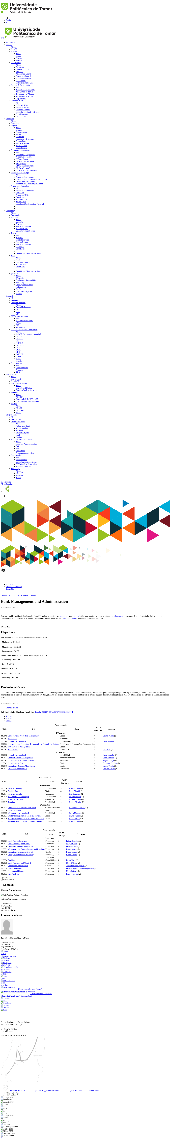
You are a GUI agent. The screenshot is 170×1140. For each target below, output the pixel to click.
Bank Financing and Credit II (19, 863)
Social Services (22, 114)
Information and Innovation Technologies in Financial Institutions (33, 744)
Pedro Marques (75, 797)
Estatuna (19, 430)
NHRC (19, 356)
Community (10, 211)
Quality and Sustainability (26, 280)
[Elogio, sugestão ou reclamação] (8, 987)
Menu (13, 47)
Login (8, 20)
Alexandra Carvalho (77, 808)
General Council (22, 69)
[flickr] (22, 1095)
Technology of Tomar (24, 96)
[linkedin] (17, 1095)
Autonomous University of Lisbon (29, 184)
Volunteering (21, 287)
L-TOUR (19, 354)
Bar (17, 448)
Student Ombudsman (24, 78)
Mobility (14, 392)
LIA (17, 314)
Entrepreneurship (14, 810)
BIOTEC (19, 336)
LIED (18, 350)
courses (76, 616)
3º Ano (8, 721)
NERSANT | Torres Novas (26, 170)
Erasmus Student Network (26, 390)
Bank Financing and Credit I (19, 844)
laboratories (118, 616)
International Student (19, 383)
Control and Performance (18, 866)
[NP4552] (5, 998)
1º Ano (8, 716)
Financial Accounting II (17, 755)
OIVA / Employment (24, 291)
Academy (20, 370)
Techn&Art (20, 327)
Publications (21, 81)
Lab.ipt (19, 309)
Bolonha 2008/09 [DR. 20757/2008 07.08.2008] (53, 712)
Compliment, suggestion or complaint (46, 1090)
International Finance (16, 871)
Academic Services (23, 226)
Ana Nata (107, 749)
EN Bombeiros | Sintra (25, 161)
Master (18, 134)
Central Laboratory (18, 303)
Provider (19, 224)
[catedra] (5, 1007)
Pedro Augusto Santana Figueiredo (80, 868)
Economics (12, 738)
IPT (2, 38)
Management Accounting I (18, 797)
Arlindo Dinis (74, 788)
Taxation (11, 802)
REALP (14, 404)
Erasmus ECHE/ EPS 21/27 (27, 399)
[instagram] (8, 1095)
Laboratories (21, 116)
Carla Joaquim (108, 741)
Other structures (17, 363)
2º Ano (8, 718)
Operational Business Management (21, 766)
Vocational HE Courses (25, 139)
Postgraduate (21, 141)
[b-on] (4, 1010)
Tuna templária (22, 428)
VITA (18, 359)
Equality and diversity (24, 285)
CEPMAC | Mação (23, 168)
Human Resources (23, 110)
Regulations (20, 197)
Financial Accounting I (17, 741)
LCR (18, 347)
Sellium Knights (22, 433)
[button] (2, 1138)
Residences (20, 451)
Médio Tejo (15, 469)
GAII (18, 312)
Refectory (20, 446)
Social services (22, 199)
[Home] (27, 14)
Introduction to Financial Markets (21, 760)
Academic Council (23, 76)
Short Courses (21, 146)
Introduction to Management (19, 747)
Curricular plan (12, 708)
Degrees (14, 125)
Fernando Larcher (110, 763)
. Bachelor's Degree (28, 595)
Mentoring (20, 282)
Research (9, 296)
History (14, 51)
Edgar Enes (70, 860)
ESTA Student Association (26, 464)
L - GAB (9, 584)
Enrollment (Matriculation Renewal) (30, 204)
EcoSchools (20, 289)
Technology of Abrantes (25, 94)
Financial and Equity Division (27, 112)
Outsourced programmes (20, 150)
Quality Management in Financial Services (24, 816)
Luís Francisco (75, 794)
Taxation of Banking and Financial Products (25, 821)
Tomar (18, 478)
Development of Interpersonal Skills (22, 808)
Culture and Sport (18, 421)
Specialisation (21, 148)
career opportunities (69, 618)
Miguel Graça (108, 760)
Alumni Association (23, 466)
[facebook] (3, 1095)
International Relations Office (27, 401)
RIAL (18, 412)
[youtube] (12, 1095)
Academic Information (20, 186)
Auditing (11, 860)
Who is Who (93, 1090)
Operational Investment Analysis (20, 852)
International (11, 374)
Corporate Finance (15, 868)
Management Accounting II (18, 813)
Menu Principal (7, 484)
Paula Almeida (75, 791)
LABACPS (20, 345)
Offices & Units (17, 101)
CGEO (19, 323)
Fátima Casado (72, 841)
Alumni (19, 294)
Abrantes (19, 475)
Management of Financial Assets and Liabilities (26, 849)
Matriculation (21, 202)
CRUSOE (20, 410)
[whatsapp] (27, 1095)
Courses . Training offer (10, 595)
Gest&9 (19, 361)
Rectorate (19, 72)
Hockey (19, 437)
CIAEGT (19, 338)
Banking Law (13, 791)
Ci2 (17, 325)
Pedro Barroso (72, 846)
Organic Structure (74, 1090)
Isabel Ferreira (108, 758)
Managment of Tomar (24, 92)
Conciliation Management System (29, 253)
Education (10, 119)
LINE (18, 352)
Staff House (20, 249)
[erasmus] (5, 1005)
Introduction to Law (16, 763)
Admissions (10, 42)
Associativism (16, 455)
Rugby (18, 435)
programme (64, 616)
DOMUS (19, 343)
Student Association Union (26, 462)
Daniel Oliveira (75, 802)
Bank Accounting (15, 788)
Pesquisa (7, 482)
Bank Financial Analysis (17, 841)
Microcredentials (22, 143)
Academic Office (22, 107)
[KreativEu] (6, 1003)
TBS (18, 372)
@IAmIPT (15, 273)
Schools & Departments (20, 85)
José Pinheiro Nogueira (75, 866)
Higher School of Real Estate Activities (31, 179)
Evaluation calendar (14, 587)
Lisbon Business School (25, 181)
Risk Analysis (13, 874)
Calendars (20, 193)
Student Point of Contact (25, 231)
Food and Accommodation (21, 439)
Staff (13, 255)
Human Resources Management (20, 758)
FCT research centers (19, 316)
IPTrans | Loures (22, 159)
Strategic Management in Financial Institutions (26, 818)
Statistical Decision (15, 799)
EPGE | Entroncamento (25, 166)
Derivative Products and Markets (21, 846)
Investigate (20, 246)
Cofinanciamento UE (24, 83)
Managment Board (23, 74)
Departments (21, 98)
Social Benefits (22, 264)
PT (7, 22)
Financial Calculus (15, 794)
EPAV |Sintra (21, 164)
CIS (17, 341)
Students (14, 217)
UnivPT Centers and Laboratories (24, 329)
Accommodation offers (25, 453)
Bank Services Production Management (23, 736)
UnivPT (9, 45)
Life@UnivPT (11, 415)
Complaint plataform (16, 1090)
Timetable (10, 589)
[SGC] (4, 1001)
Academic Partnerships (20, 172)
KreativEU (15, 381)
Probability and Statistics (17, 769)
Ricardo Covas (109, 769)
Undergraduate (22, 132)
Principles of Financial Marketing (21, 855)
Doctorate (20, 137)
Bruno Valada (108, 736)
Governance (16, 63)
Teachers (14, 233)
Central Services (22, 240)
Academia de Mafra (23, 157)
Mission (19, 60)
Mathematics (13, 749)
